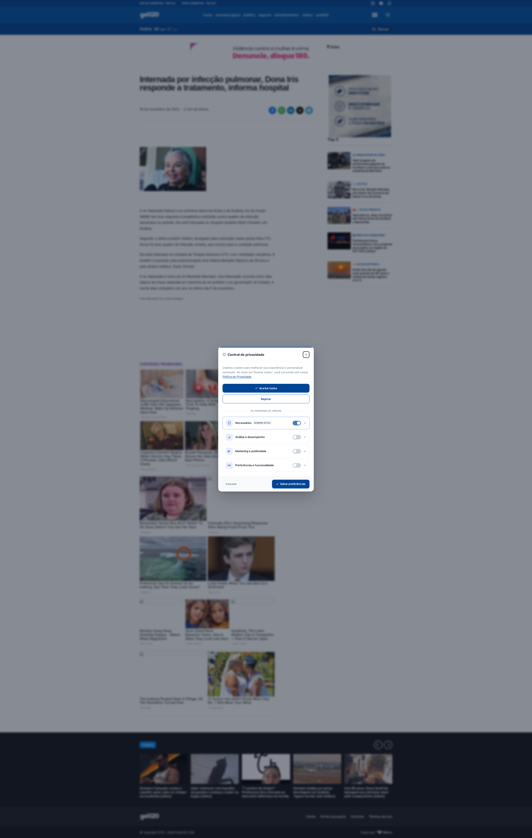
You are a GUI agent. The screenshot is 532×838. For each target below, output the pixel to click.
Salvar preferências (292, 483)
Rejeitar (266, 399)
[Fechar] (306, 354)
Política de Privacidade (237, 376)
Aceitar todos (268, 388)
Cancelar (231, 483)
